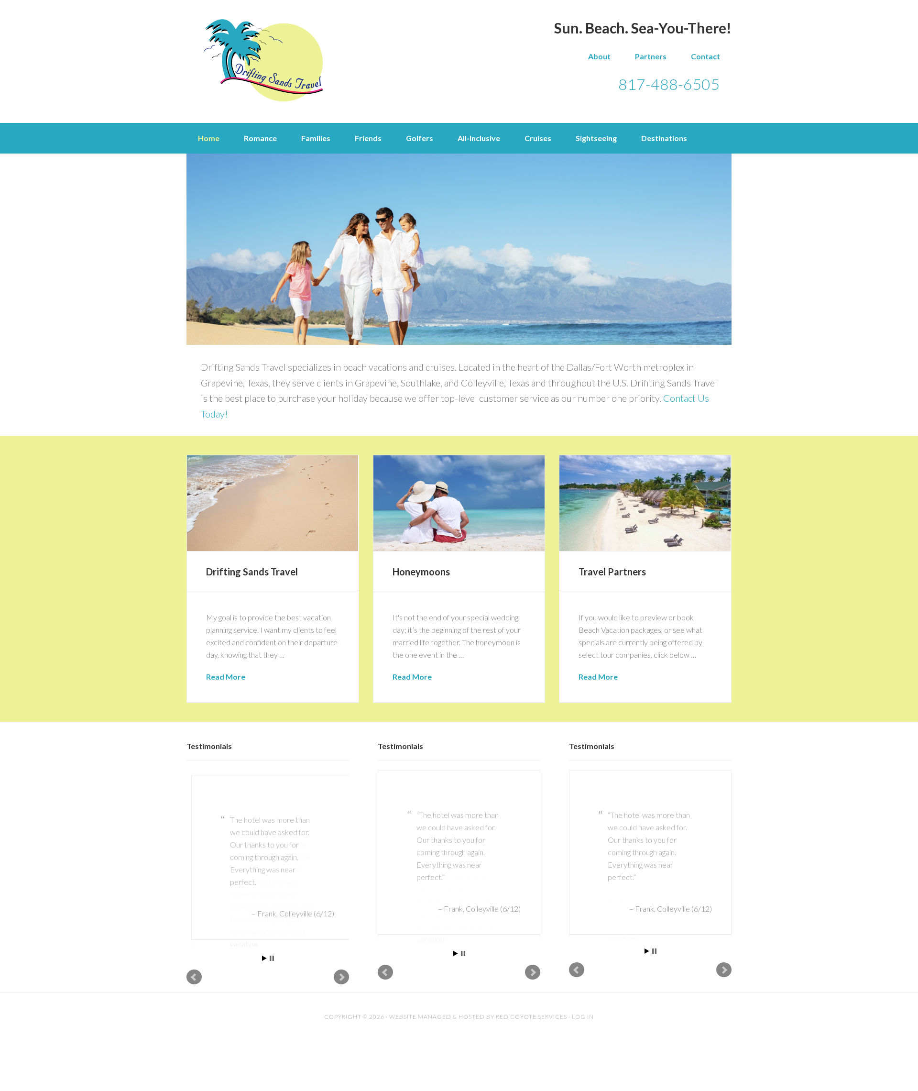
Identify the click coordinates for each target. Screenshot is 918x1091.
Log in (583, 1004)
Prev (194, 965)
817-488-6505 (669, 84)
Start (264, 946)
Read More (225, 676)
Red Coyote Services (531, 1004)
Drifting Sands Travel (262, 60)
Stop (272, 946)
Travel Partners (612, 571)
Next (341, 965)
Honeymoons (421, 571)
